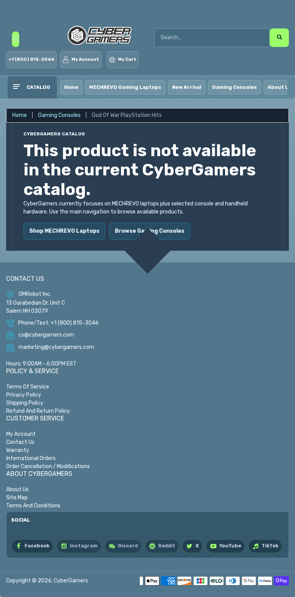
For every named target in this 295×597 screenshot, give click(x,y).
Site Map (17, 497)
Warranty (17, 450)
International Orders (31, 458)
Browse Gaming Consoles (149, 231)
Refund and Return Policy (38, 411)
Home (71, 87)
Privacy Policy (23, 395)
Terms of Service (27, 387)
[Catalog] (16, 87)
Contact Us (20, 442)
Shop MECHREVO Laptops (64, 231)
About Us (17, 489)
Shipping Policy (24, 403)
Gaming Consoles (234, 87)
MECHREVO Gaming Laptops (125, 87)
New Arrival (186, 87)
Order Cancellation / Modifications (48, 466)
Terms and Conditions (33, 505)
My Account (21, 434)
